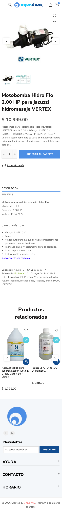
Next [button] (55, 41)
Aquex (17, 269)
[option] (31, 41)
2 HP (23, 277)
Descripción (10, 188)
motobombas (27, 280)
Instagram (12, 433)
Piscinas (40, 280)
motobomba (12, 280)
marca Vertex (34, 277)
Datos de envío (15, 165)
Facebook (5, 433)
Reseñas (7, 194)
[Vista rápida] (26, 340)
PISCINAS (49, 273)
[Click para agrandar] (54, 15)
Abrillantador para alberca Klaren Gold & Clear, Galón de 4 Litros (15, 372)
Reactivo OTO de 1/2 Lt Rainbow (45, 369)
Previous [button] (6, 41)
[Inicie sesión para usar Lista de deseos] (54, 22)
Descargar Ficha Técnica (16, 258)
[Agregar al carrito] (26, 361)
